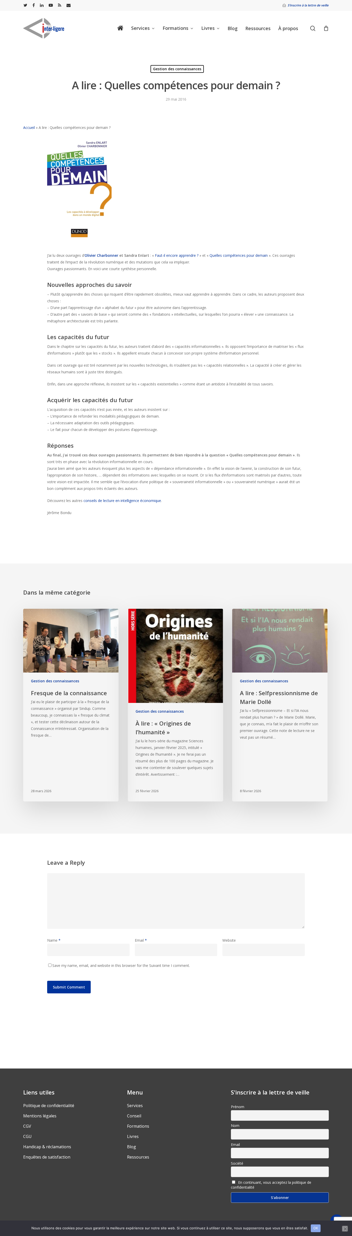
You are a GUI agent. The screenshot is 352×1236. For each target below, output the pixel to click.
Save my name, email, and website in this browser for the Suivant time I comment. (121, 965)
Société (237, 1163)
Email (141, 940)
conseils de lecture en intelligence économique (122, 500)
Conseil (134, 1116)
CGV (27, 1126)
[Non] (345, 1229)
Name (54, 940)
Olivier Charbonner (101, 255)
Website (229, 940)
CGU (27, 1136)
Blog (131, 1147)
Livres (133, 1136)
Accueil (29, 127)
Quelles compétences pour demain (238, 255)
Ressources (138, 1157)
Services (135, 1105)
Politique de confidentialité (48, 1105)
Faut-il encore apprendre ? (176, 255)
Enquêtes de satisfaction (46, 1157)
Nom (235, 1125)
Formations (138, 1126)
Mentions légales (39, 1116)
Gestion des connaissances (177, 68)
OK (315, 1228)
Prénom (237, 1106)
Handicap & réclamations (47, 1147)
